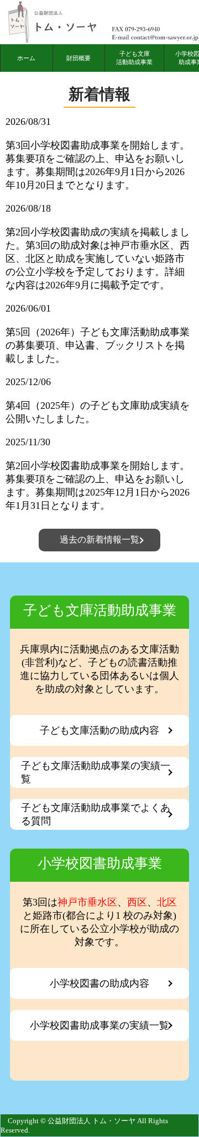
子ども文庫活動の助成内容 (99, 730)
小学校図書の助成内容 (99, 983)
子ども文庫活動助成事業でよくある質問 (95, 814)
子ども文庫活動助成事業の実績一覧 (95, 772)
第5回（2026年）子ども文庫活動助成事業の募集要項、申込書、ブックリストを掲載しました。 (98, 345)
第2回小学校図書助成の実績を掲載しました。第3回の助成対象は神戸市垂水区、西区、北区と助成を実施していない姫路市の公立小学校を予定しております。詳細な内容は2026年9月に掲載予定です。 (98, 259)
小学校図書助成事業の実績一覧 (99, 1025)
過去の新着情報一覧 (99, 539)
